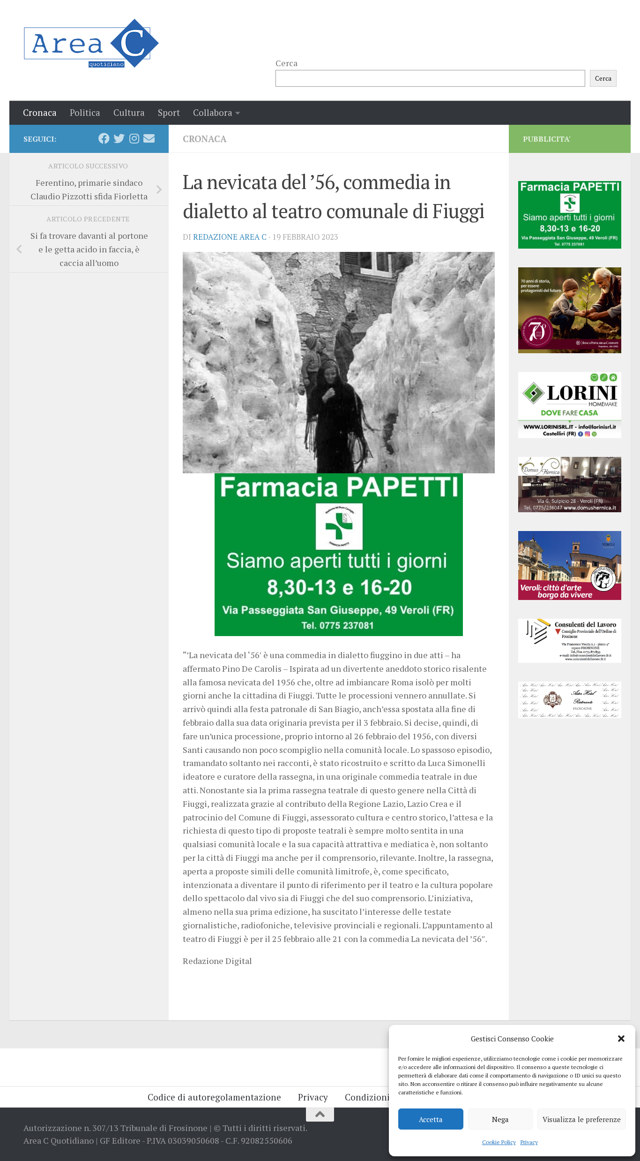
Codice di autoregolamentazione (214, 1097)
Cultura (129, 112)
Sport (169, 112)
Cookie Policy (499, 1142)
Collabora (212, 112)
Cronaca (40, 112)
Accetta (431, 1119)
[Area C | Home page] (91, 43)
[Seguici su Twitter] (119, 138)
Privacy (529, 1142)
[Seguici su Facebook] (104, 138)
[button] (621, 1038)
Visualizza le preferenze (582, 1119)
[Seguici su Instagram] (134, 138)
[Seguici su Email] (149, 138)
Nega (500, 1119)
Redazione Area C (230, 237)
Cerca (286, 62)
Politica (85, 112)
